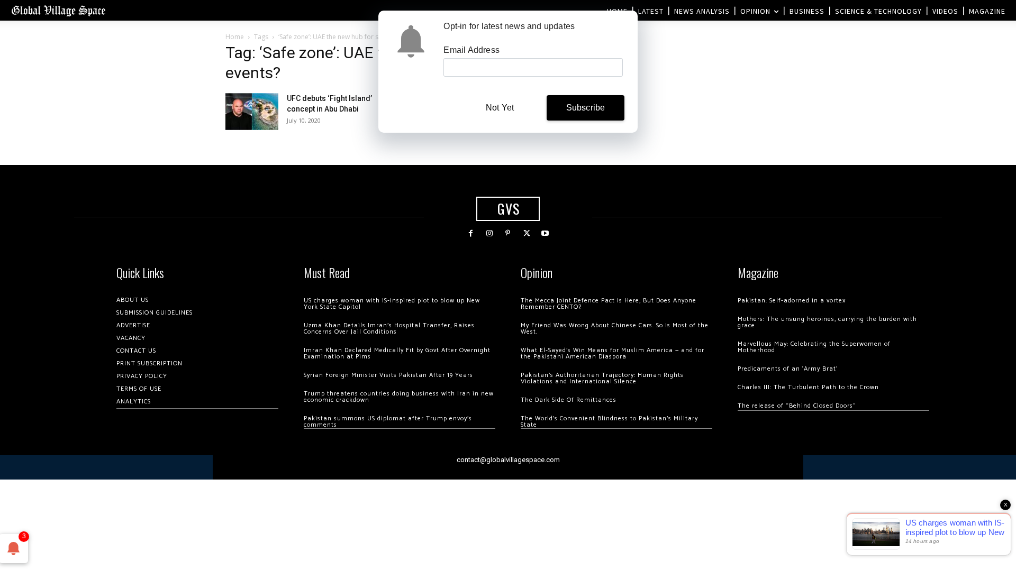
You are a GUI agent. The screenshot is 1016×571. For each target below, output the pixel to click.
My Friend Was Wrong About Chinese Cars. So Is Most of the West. (615, 328)
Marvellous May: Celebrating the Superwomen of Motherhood (814, 347)
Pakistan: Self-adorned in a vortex (792, 301)
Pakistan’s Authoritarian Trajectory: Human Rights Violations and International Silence (602, 378)
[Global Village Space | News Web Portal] (58, 10)
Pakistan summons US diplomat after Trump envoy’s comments (388, 421)
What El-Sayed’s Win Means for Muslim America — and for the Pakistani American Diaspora (612, 353)
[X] (526, 233)
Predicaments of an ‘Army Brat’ (788, 369)
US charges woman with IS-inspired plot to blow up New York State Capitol (392, 304)
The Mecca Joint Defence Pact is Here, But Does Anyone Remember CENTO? (608, 304)
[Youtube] (545, 233)
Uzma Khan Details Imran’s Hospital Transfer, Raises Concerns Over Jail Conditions (389, 328)
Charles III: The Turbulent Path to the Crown (808, 387)
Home (234, 36)
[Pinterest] (507, 233)
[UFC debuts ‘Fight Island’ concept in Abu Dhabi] (251, 111)
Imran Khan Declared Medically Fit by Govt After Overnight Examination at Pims (397, 353)
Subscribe (585, 107)
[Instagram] (489, 233)
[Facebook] (470, 233)
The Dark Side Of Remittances (568, 400)
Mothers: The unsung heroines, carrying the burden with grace (827, 322)
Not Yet (500, 107)
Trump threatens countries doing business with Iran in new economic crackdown (399, 397)
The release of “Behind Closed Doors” (797, 406)
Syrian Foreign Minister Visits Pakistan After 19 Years (388, 375)
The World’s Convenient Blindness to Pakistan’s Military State (609, 421)
